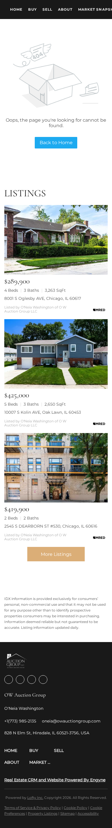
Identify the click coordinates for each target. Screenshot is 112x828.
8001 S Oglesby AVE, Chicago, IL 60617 (42, 298)
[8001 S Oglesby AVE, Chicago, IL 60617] (56, 239)
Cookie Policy (75, 808)
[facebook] (8, 679)
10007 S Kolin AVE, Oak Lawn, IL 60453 (42, 412)
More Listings (56, 554)
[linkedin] (20, 679)
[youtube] (43, 679)
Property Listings (42, 813)
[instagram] (31, 679)
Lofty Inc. (35, 797)
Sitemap (67, 813)
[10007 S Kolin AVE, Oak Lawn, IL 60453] (56, 354)
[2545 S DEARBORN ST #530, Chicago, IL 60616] (56, 468)
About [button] (65, 9)
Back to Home (56, 142)
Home (16, 9)
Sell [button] (47, 9)
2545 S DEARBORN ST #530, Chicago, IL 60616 (50, 526)
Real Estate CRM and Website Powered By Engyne (54, 779)
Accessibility (88, 813)
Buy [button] (32, 9)
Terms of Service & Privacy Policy (32, 808)
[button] (16, 751)
